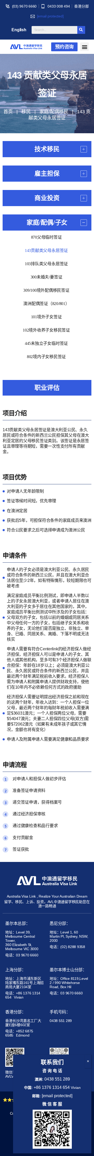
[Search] (81, 30)
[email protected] (50, 16)
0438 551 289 (57, 1079)
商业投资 (46, 198)
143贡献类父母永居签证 (46, 250)
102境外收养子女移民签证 (46, 330)
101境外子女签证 (46, 317)
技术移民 (46, 149)
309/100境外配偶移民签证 (46, 290)
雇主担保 (46, 173)
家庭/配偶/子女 (47, 222)
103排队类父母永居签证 (46, 264)
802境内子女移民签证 (46, 356)
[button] (64, 46)
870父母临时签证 (46, 237)
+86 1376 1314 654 (52, 1087)
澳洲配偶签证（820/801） (46, 303)
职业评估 (46, 387)
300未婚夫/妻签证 (46, 277)
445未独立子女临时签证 (46, 343)
